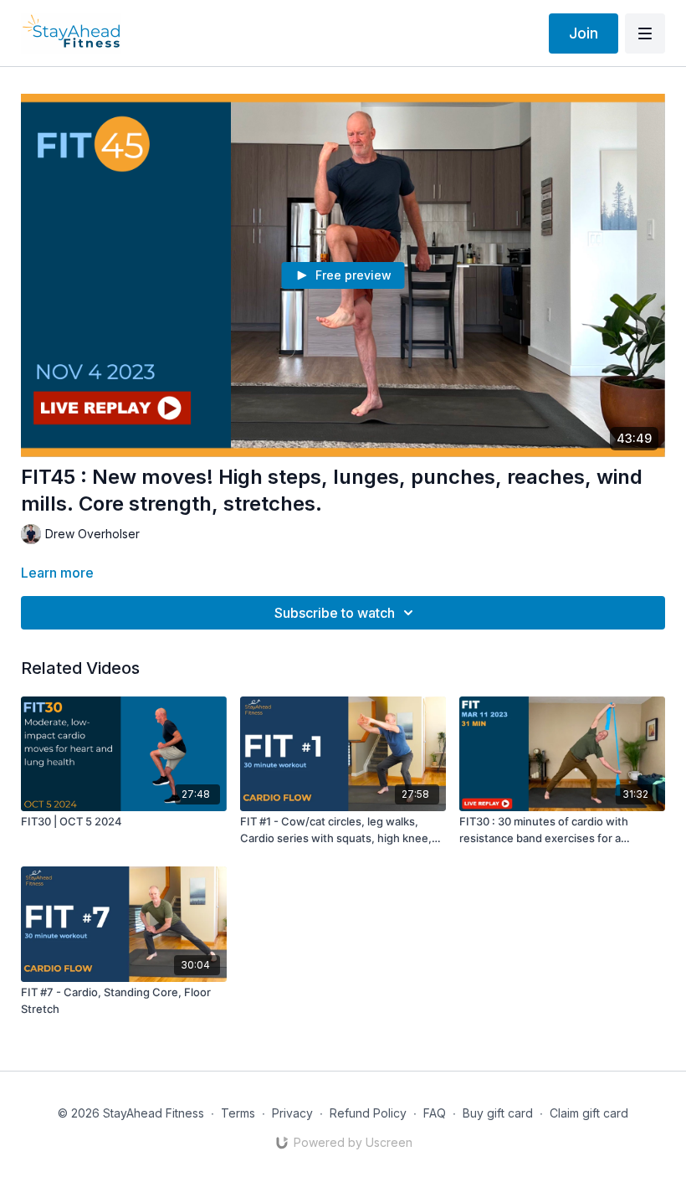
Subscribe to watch (334, 612)
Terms (238, 1113)
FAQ (434, 1113)
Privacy (292, 1113)
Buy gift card (498, 1113)
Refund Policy (368, 1113)
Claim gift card (589, 1113)
